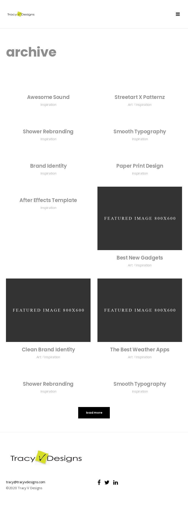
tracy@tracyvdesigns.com (25, 482)
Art (130, 104)
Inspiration (48, 104)
